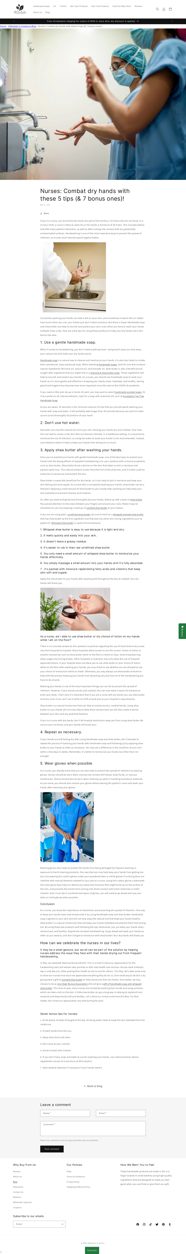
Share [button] (46, 213)
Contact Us (18, 1192)
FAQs (69, 1171)
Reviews (16, 1171)
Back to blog (94, 1086)
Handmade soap (48, 360)
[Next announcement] (172, 21)
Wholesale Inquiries (22, 1202)
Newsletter (18, 1187)
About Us (17, 1176)
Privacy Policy (73, 1181)
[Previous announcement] (14, 21)
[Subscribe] (62, 1224)
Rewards (92, 1250)
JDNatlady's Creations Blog (22, 26)
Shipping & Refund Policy (78, 1187)
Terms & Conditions (76, 1176)
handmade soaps (108, 364)
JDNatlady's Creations (96, 1243)
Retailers (17, 1197)
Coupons (17, 1207)
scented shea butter (96, 507)
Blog (15, 1181)
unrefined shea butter (79, 514)
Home (3, 26)
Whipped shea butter (62, 522)
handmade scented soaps (128, 392)
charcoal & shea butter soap (104, 372)
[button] (157, 9)
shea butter (136, 499)
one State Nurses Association (72, 983)
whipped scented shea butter (128, 514)
